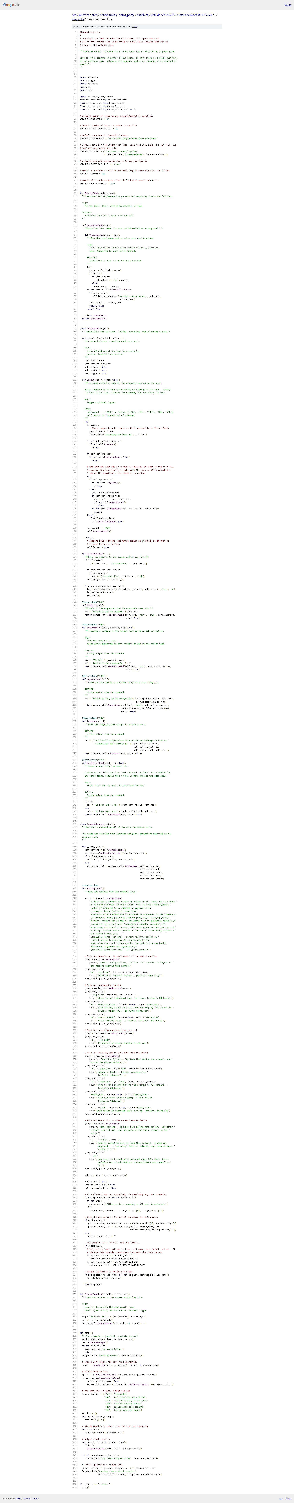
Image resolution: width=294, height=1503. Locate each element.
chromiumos (108, 15)
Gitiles (18, 1498)
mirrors (84, 15)
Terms (35, 1498)
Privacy (26, 1498)
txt (281, 1498)
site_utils (78, 19)
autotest (142, 15)
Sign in (288, 4)
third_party (126, 15)
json (288, 1498)
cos (74, 15)
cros (94, 15)
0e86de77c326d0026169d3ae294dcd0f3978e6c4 (181, 15)
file (134, 26)
